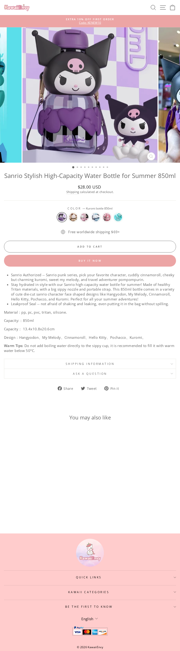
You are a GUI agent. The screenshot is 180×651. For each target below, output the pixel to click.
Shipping (72, 192)
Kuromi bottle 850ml (62, 217)
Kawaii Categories (88, 592)
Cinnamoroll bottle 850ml (95, 217)
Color (90, 208)
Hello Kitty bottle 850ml (84, 217)
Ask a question (90, 373)
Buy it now (90, 260)
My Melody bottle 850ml (107, 217)
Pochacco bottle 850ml (73, 217)
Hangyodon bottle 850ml (118, 217)
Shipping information (90, 364)
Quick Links (89, 577)
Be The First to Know (89, 606)
